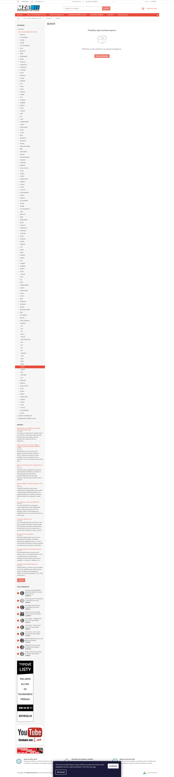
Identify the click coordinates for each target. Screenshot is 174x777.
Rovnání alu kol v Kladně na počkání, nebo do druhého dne (28, 429)
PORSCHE (23, 163)
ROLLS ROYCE (24, 168)
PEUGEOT (23, 160)
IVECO (22, 108)
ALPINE (22, 43)
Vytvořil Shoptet (152, 773)
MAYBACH (23, 141)
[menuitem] (20, 14)
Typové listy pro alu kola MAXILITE (28, 502)
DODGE (22, 78)
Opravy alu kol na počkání (25, 534)
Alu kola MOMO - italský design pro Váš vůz (29, 484)
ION (22, 372)
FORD (21, 86)
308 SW (23, 337)
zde (94, 767)
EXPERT (23, 370)
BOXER (23, 367)
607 (22, 348)
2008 (22, 356)
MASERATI (23, 138)
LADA (21, 119)
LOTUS (22, 133)
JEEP (21, 114)
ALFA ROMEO (24, 37)
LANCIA (22, 125)
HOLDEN (22, 92)
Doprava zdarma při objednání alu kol (29, 549)
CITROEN (22, 70)
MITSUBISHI (23, 152)
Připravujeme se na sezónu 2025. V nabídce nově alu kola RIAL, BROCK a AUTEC (28, 446)
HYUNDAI (22, 100)
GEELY (22, 89)
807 (22, 350)
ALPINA (22, 40)
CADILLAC (23, 62)
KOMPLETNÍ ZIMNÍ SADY (25, 416)
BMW (21, 54)
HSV (21, 97)
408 (22, 342)
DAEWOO (23, 76)
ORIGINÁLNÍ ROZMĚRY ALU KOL (27, 419)
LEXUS (22, 130)
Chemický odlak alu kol (24, 519)
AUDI (21, 48)
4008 (22, 361)
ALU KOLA (21, 29)
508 (22, 345)
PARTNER (23, 375)
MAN (21, 135)
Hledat (106, 8)
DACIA (22, 73)
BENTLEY (22, 51)
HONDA (22, 95)
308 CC (23, 334)
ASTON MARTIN (24, 46)
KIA (21, 116)
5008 (22, 364)
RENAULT (22, 165)
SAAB (21, 171)
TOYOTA (22, 190)
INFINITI (22, 106)
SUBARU (22, 182)
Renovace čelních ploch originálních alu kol (29, 465)
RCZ (22, 378)
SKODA (22, 174)
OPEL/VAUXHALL (25, 157)
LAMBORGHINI (24, 122)
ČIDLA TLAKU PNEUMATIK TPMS (27, 32)
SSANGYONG (24, 179)
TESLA (22, 187)
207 (22, 326)
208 (22, 329)
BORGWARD (23, 56)
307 (22, 331)
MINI (21, 149)
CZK (146, 2)
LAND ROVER (24, 127)
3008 (22, 359)
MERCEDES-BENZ (25, 146)
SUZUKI (22, 184)
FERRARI (22, 81)
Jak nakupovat (76, 2)
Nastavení (61, 772)
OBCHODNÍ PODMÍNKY (91, 2)
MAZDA (22, 144)
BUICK (22, 59)
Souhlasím (113, 766)
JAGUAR (22, 111)
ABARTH (22, 35)
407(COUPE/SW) (25, 340)
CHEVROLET (23, 65)
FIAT (21, 84)
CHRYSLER (23, 67)
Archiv (21, 580)
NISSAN (22, 155)
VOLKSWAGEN (24, 193)
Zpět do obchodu (102, 56)
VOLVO (22, 195)
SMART (22, 176)
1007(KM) (23, 353)
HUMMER (22, 103)
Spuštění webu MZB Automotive (27, 564)
